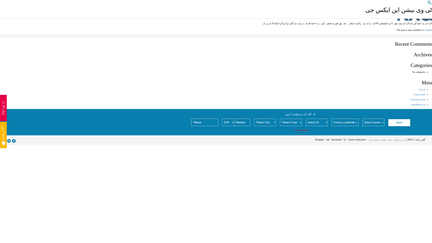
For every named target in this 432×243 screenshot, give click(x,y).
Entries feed (419, 94)
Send (399, 122)
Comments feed (417, 99)
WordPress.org (418, 104)
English (428, 30)
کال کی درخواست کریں (298, 114)
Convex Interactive (356, 139)
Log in (422, 89)
